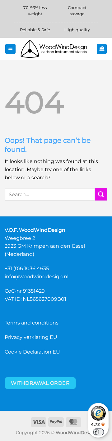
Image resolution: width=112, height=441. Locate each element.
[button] (10, 49)
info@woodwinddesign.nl (36, 277)
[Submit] (101, 194)
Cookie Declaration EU (32, 352)
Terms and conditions (31, 323)
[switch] (98, 432)
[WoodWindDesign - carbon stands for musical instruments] (56, 49)
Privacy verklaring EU (31, 337)
